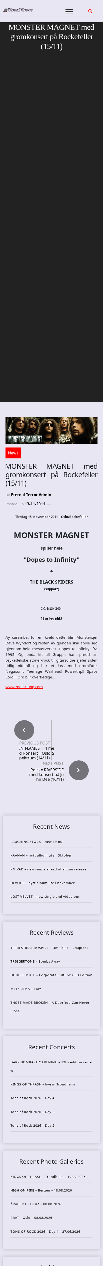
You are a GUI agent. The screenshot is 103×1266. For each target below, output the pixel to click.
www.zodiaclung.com (24, 686)
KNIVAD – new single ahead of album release (48, 869)
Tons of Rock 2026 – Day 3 (32, 1112)
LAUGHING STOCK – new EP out (37, 841)
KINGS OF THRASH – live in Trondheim (42, 1084)
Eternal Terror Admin (31, 494)
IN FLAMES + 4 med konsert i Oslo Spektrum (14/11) (36, 753)
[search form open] (90, 11)
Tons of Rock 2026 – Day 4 (32, 1098)
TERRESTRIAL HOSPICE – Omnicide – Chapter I (49, 947)
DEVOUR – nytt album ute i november (42, 883)
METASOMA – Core (26, 989)
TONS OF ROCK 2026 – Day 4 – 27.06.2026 (45, 1231)
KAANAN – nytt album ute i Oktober (41, 855)
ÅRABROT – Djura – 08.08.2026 (35, 1204)
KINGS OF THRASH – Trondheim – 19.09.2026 (48, 1176)
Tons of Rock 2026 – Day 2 (32, 1125)
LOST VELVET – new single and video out (45, 896)
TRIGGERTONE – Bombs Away (35, 961)
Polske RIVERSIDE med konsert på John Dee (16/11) (46, 774)
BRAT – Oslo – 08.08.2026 (31, 1217)
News (13, 453)
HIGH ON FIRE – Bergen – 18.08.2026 (41, 1190)
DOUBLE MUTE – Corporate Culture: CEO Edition (51, 975)
